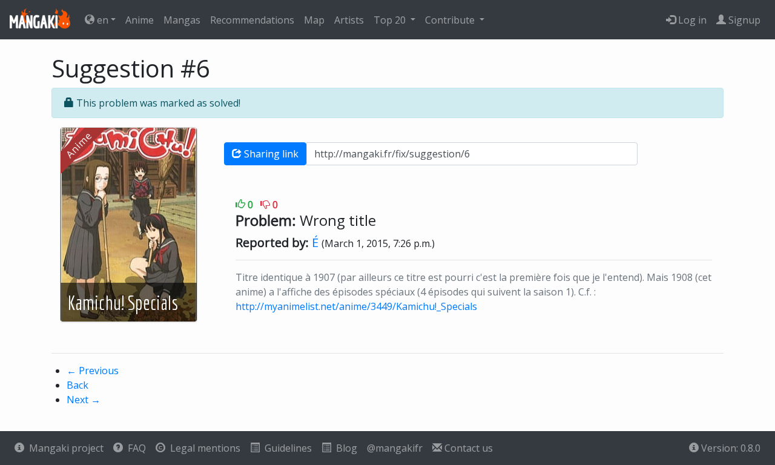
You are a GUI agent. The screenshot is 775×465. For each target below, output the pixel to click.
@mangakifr (395, 448)
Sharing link (270, 153)
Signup (743, 20)
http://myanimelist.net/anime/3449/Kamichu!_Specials (356, 306)
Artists (349, 20)
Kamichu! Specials (123, 303)
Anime (139, 20)
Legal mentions (202, 448)
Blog (344, 448)
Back (77, 385)
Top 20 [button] (391, 20)
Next (84, 399)
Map (314, 20)
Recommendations (252, 20)
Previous (93, 370)
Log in (691, 20)
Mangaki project (64, 448)
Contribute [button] (451, 20)
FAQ (134, 448)
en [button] (101, 20)
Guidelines (286, 448)
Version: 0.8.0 (729, 448)
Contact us (467, 448)
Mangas (181, 20)
